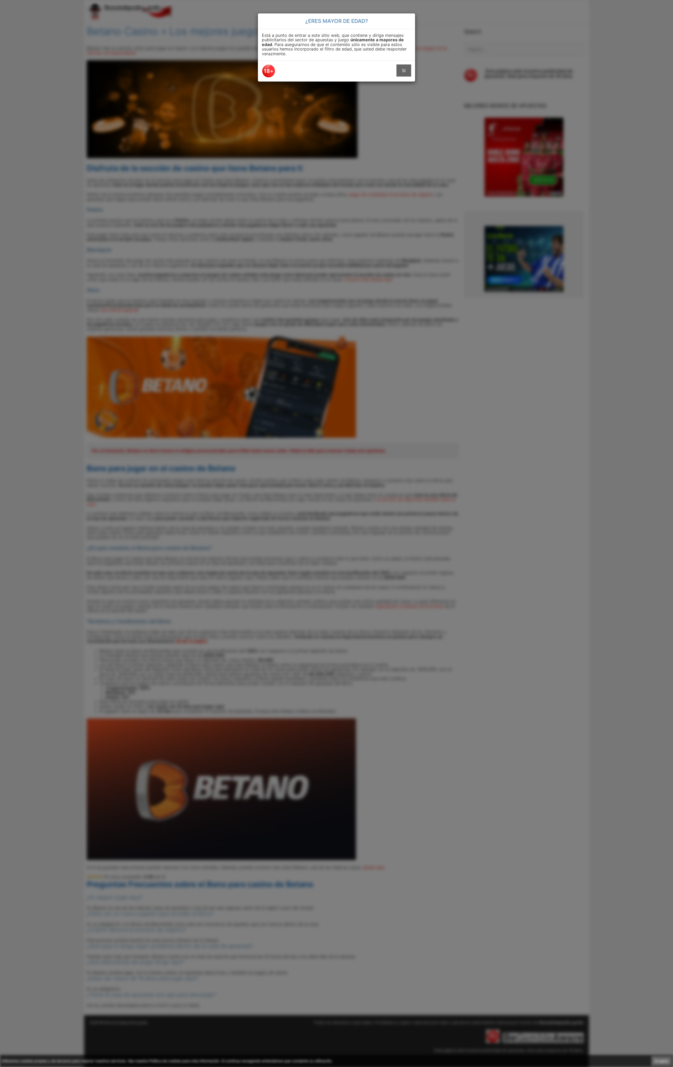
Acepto (661, 1061)
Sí (404, 70)
